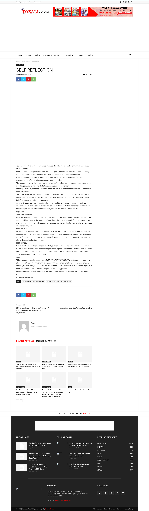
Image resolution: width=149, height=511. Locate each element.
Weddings (37, 55)
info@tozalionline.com (63, 500)
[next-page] (21, 400)
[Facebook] (123, 1)
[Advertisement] (74, 36)
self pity (59, 281)
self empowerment (38, 281)
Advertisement (97, 509)
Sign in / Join (37, 2)
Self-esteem (67, 281)
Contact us (112, 509)
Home (20, 55)
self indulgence (51, 281)
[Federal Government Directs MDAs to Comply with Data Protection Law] (54, 354)
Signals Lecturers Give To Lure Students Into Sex (76, 309)
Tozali (20, 74)
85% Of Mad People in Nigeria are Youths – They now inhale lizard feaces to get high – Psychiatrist (33, 310)
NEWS (18, 361)
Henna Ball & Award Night (51, 55)
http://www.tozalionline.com (39, 326)
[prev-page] (17, 400)
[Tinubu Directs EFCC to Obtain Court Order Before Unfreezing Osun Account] (28, 354)
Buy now (119, 509)
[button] (130, 55)
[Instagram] (126, 1)
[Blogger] (120, 1)
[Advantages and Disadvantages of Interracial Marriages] (62, 445)
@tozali (87, 413)
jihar (70, 387)
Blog (105, 509)
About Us (28, 55)
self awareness (27, 281)
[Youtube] (131, 1)
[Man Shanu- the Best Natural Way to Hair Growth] (59, 456)
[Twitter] (129, 1)
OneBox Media (49, 509)
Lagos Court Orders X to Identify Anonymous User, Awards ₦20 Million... (38, 467)
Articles (80, 55)
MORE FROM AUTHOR (46, 341)
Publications (69, 55)
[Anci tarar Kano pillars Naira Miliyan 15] (80, 380)
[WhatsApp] (33, 79)
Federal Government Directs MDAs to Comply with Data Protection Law (53, 366)
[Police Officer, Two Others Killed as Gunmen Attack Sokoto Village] (80, 354)
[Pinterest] (28, 79)
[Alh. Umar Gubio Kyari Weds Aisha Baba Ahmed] (62, 466)
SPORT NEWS (26, 61)
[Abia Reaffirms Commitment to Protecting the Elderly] (21, 446)
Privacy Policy (129, 509)
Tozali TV (90, 55)
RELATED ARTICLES (25, 341)
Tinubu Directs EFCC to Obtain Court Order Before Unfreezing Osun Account (28, 366)
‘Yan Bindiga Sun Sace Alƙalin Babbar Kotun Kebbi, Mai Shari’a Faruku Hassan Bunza (26, 392)
